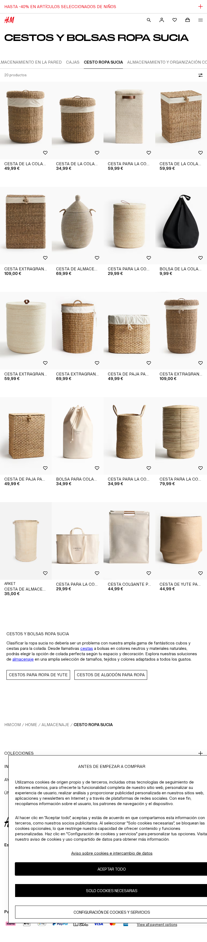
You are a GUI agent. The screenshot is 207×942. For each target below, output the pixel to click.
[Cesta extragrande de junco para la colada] (26, 225)
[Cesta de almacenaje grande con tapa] (78, 225)
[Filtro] (199, 75)
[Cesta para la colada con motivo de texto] (78, 541)
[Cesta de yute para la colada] (181, 541)
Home (31, 724)
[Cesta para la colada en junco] (129, 120)
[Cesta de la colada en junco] (26, 120)
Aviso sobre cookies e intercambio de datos (112, 853)
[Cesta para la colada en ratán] (181, 436)
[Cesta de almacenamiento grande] (26, 541)
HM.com (12, 724)
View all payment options (157, 925)
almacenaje (23, 659)
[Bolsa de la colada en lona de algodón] (181, 225)
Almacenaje (55, 724)
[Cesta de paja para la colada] (129, 331)
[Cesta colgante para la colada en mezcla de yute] (129, 541)
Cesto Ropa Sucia (93, 724)
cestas (86, 648)
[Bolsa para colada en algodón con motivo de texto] (78, 436)
